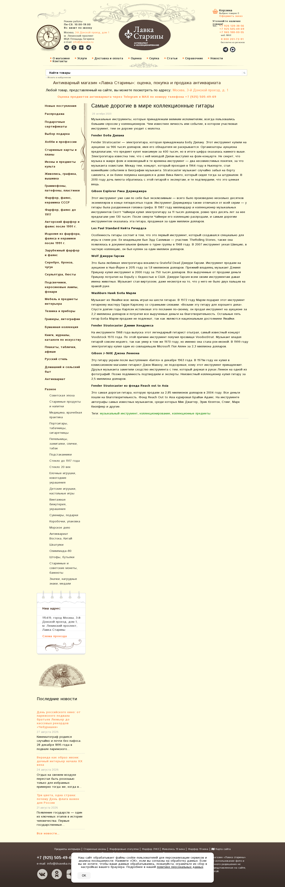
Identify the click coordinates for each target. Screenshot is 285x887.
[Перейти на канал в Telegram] (88, 47)
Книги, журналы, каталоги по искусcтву (63, 337)
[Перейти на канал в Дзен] (81, 47)
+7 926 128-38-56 (231, 26)
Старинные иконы (95, 849)
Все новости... (48, 833)
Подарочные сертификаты (56, 124)
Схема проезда (54, 636)
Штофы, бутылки (61, 557)
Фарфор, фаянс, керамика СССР (58, 200)
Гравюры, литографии (62, 319)
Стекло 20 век (60, 467)
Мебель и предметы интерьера (61, 301)
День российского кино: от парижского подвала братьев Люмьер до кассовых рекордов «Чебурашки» (59, 719)
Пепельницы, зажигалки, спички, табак (63, 444)
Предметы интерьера (67, 849)
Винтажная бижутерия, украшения (57, 504)
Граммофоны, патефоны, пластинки (62, 188)
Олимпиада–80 (60, 551)
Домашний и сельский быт (62, 369)
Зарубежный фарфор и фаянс (62, 252)
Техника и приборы (60, 311)
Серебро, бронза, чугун (59, 264)
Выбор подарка (57, 134)
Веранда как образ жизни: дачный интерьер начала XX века (59, 761)
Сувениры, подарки (63, 515)
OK (84, 875)
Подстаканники (60, 454)
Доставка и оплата (108, 58)
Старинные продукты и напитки (65, 404)
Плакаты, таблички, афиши (60, 349)
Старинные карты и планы (61, 152)
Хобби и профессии (61, 142)
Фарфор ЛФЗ (151, 849)
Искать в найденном (59, 77)
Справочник (194, 58)
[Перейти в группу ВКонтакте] (66, 47)
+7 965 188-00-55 (231, 32)
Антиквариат (55, 379)
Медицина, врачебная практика (65, 415)
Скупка (154, 58)
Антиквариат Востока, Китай (60, 536)
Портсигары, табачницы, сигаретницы (59, 428)
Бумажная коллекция (61, 327)
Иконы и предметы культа (60, 164)
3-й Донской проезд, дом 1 (92, 32)
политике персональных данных (180, 867)
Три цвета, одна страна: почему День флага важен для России (58, 799)
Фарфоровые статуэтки (124, 849)
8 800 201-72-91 (232, 39)
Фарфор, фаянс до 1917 (60, 212)
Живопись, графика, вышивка (61, 176)
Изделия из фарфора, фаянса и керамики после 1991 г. (62, 238)
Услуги (82, 58)
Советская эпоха (62, 395)
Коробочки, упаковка (64, 521)
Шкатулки (56, 545)
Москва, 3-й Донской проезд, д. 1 (200, 90)
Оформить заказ (230, 16)
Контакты (60, 61)
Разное (50, 389)
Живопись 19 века (174, 849)
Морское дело (59, 527)
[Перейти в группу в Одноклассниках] (74, 47)
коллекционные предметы (191, 413)
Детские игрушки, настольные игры (62, 491)
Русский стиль (56, 359)
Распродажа (54, 114)
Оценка (136, 58)
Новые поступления (60, 106)
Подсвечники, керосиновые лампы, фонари (61, 287)
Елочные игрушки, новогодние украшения (62, 478)
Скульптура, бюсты (60, 274)
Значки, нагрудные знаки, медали (63, 581)
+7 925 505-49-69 (231, 29)
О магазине (61, 58)
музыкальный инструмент (119, 413)
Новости (216, 58)
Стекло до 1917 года (64, 461)
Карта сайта (223, 849)
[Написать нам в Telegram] (216, 47)
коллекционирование (155, 413)
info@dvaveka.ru (83, 42)
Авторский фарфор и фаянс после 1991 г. (62, 224)
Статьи (172, 58)
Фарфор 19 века (198, 849)
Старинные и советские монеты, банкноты (63, 568)
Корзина (225, 11)
